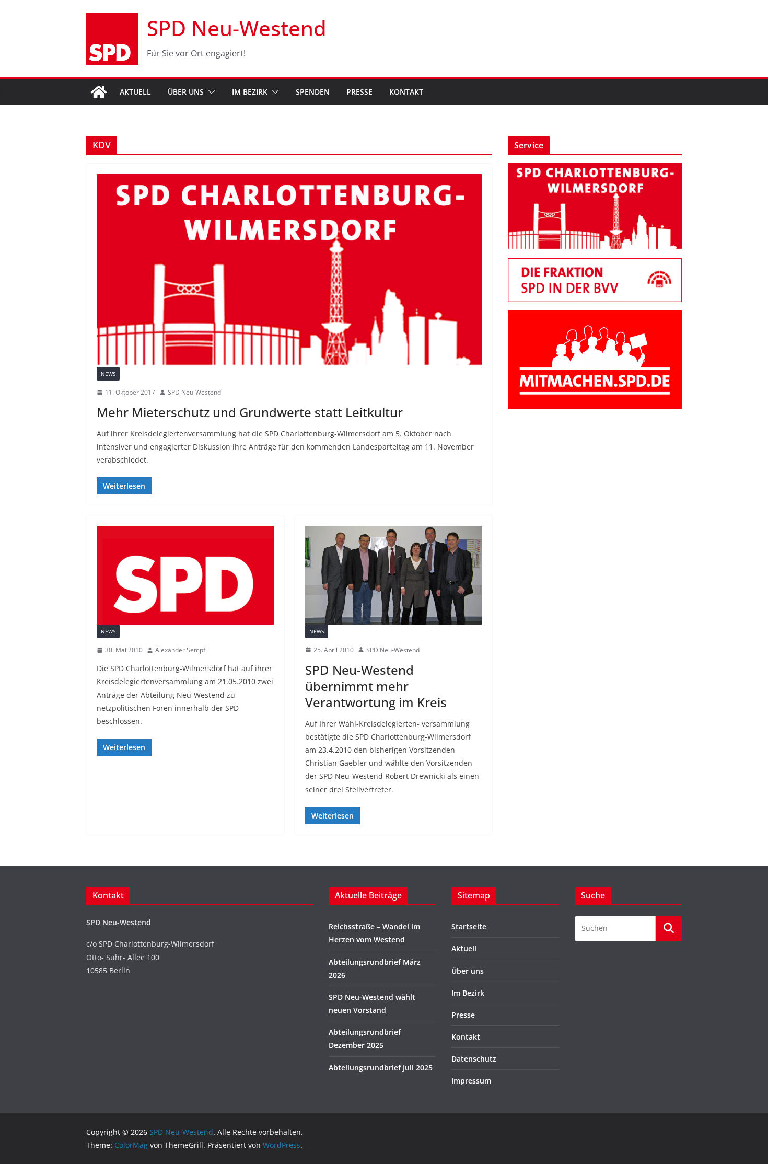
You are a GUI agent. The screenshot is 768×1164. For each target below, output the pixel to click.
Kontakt (406, 92)
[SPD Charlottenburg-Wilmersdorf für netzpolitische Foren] (185, 575)
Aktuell (135, 92)
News (108, 373)
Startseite (468, 926)
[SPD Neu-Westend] (98, 92)
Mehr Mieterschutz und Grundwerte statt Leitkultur (250, 412)
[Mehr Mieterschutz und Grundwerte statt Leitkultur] (289, 270)
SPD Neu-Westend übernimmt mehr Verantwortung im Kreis (376, 686)
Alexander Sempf (180, 650)
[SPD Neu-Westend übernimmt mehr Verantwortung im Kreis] (393, 575)
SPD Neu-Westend (237, 28)
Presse (359, 92)
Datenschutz (473, 1059)
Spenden (313, 92)
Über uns (186, 92)
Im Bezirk (249, 92)
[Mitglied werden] (595, 317)
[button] (209, 92)
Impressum (471, 1081)
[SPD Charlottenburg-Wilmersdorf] (595, 170)
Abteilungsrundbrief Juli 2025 (381, 1068)
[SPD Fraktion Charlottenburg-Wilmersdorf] (595, 265)
